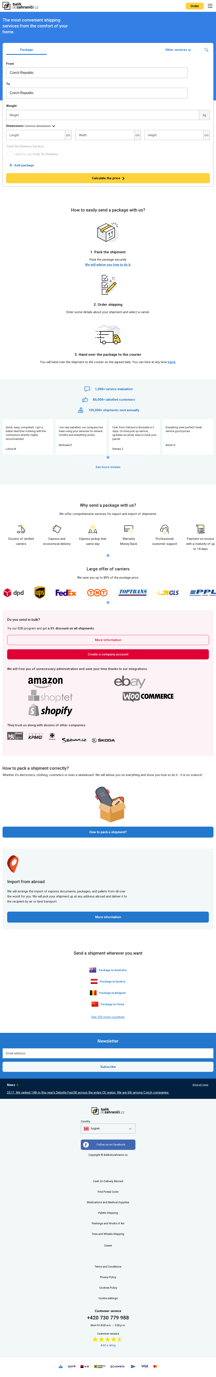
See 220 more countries (108, 1017)
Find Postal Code (108, 1191)
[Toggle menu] (210, 6)
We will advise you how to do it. (108, 265)
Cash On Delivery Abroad (108, 1181)
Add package (21, 165)
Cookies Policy (108, 1287)
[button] (92, 1128)
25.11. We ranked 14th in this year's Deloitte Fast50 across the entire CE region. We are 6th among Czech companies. (88, 1092)
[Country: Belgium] (93, 992)
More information (108, 640)
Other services (176, 50)
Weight (11, 106)
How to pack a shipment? (108, 832)
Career (108, 1245)
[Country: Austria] (94, 981)
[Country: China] (95, 1004)
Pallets (102, 1212)
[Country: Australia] (92, 970)
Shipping (112, 1212)
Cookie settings (108, 1298)
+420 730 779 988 (108, 1318)
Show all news (200, 1084)
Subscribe (108, 1067)
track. (172, 362)
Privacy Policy (108, 1277)
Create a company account (108, 654)
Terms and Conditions (108, 1266)
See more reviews (108, 467)
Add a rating (108, 1345)
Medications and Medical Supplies (108, 1202)
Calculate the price (106, 178)
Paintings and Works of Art (108, 1223)
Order (194, 6)
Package (26, 50)
